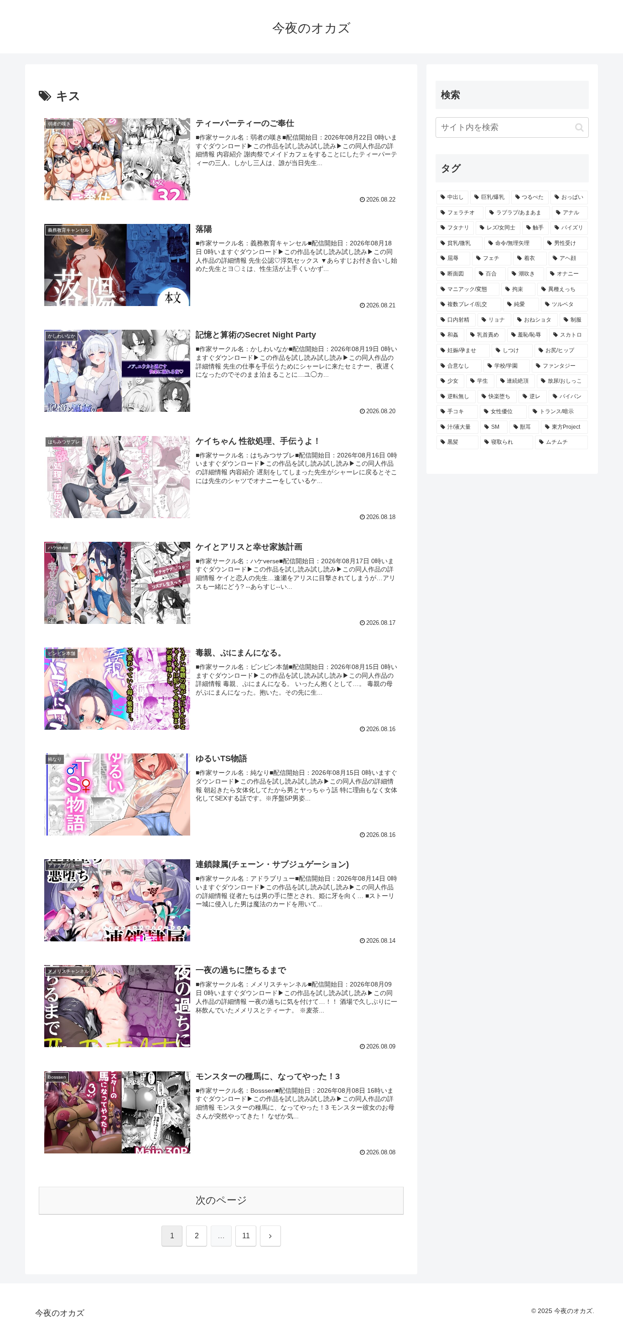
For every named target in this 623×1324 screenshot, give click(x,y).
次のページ (221, 1200)
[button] (579, 127)
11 (246, 1236)
